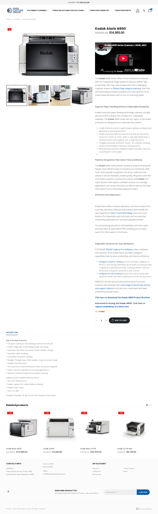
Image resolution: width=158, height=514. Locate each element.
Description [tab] (12, 332)
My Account (97, 474)
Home (9, 19)
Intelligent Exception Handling (111, 262)
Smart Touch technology (121, 213)
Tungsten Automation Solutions (68, 10)
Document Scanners (36, 10)
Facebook (8, 491)
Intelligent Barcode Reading (110, 273)
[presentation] (7, 55)
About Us (96, 468)
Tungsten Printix (123, 10)
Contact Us (97, 471)
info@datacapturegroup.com (54, 474)
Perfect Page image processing (127, 88)
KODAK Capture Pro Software (119, 249)
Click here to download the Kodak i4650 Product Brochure (122, 297)
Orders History (129, 468)
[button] (147, 405)
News (125, 471)
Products (17, 19)
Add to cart (121, 320)
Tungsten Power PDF (99, 10)
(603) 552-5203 (84, 2)
